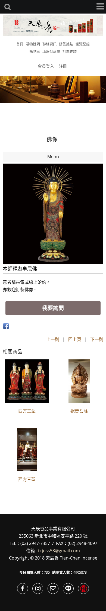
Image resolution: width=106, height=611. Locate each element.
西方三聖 (27, 411)
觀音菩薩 (79, 411)
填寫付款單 (51, 51)
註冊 (63, 66)
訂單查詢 (70, 51)
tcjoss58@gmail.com (59, 551)
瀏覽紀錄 (83, 43)
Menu (53, 157)
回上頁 (74, 339)
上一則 (52, 339)
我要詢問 (53, 308)
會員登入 (46, 66)
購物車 (34, 51)
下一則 (96, 339)
